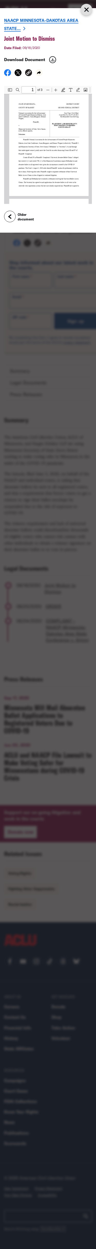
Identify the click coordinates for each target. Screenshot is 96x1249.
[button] (28, 73)
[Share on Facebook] (7, 74)
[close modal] (86, 9)
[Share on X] (18, 74)
